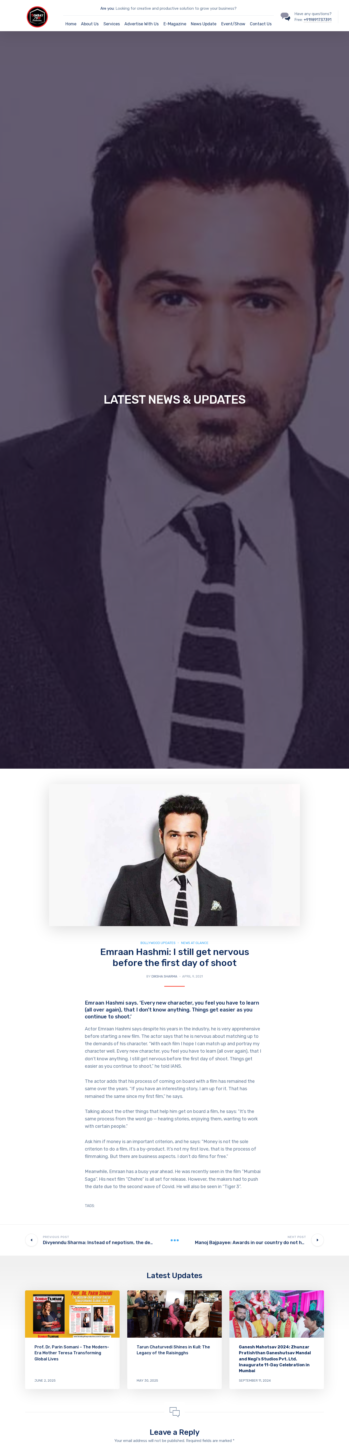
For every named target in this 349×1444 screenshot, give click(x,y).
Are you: (107, 8)
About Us (90, 23)
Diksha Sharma (164, 976)
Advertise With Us (141, 23)
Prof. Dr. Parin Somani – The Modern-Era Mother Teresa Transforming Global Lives (71, 1353)
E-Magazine (175, 23)
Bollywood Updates (158, 943)
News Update (203, 23)
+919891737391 (317, 19)
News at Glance (194, 943)
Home (70, 23)
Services (111, 23)
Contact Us (261, 23)
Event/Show (233, 23)
